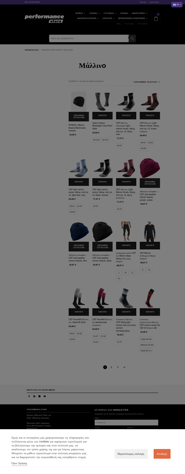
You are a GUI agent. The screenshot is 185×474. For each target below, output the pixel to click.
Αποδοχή (162, 454)
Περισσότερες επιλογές (131, 454)
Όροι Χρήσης (19, 463)
